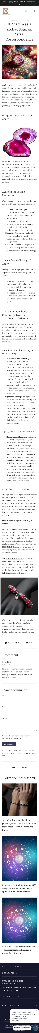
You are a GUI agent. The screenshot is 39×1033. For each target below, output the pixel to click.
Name (4, 695)
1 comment (14, 20)
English (8, 1019)
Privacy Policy (15, 753)
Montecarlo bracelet (14, 558)
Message (5, 718)
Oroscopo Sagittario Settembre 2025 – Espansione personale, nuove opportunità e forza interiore (19, 888)
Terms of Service (30, 753)
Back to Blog (21, 767)
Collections (10, 973)
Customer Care (11, 966)
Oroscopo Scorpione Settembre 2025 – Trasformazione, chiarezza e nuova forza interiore (19, 949)
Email (4, 707)
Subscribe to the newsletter (13, 982)
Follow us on (10, 1005)
